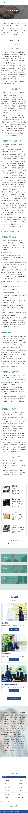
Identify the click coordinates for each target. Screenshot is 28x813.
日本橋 (10, 540)
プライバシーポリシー (14, 543)
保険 (14, 540)
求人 (18, 540)
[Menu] (25, 2)
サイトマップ (21, 801)
